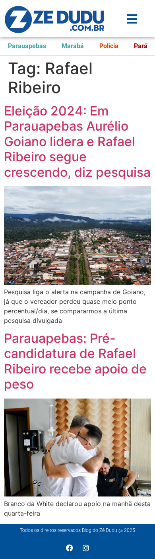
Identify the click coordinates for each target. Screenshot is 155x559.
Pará (140, 46)
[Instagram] (86, 548)
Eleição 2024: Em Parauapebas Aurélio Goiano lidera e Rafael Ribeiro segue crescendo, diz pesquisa (77, 141)
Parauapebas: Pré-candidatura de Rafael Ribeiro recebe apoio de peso (75, 361)
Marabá (73, 46)
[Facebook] (69, 548)
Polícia (108, 46)
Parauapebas (27, 46)
